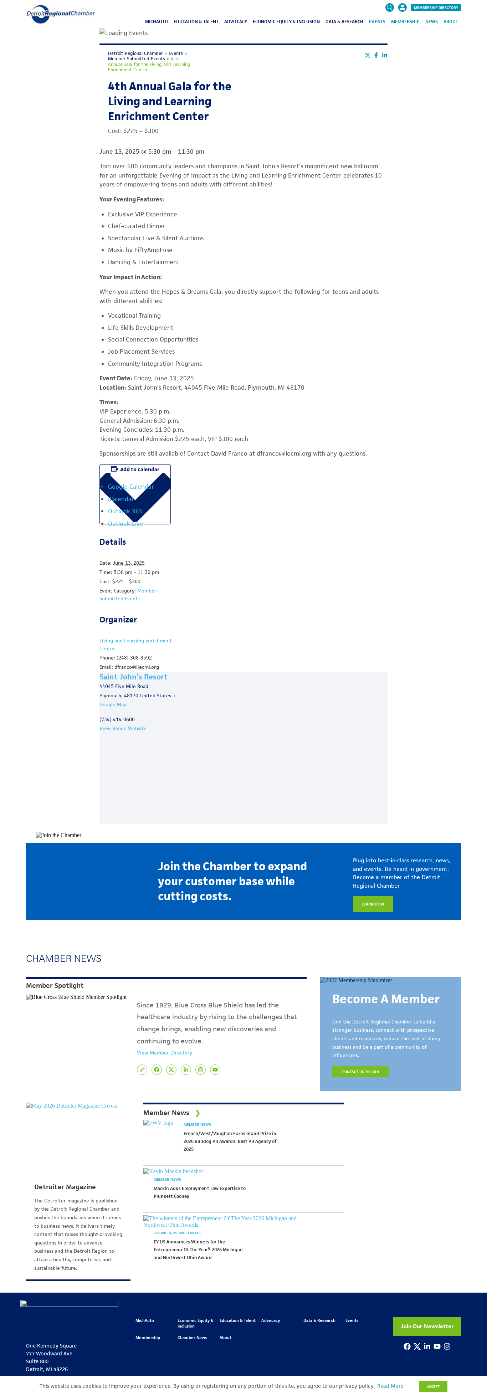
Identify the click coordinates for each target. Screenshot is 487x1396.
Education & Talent (196, 22)
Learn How (373, 904)
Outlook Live (125, 524)
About (451, 22)
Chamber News (192, 1337)
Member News (197, 1124)
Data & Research (344, 22)
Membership (405, 22)
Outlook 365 (125, 511)
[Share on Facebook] (376, 55)
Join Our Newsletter (427, 1326)
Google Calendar (131, 487)
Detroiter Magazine (65, 1187)
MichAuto (156, 22)
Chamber (163, 1232)
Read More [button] (390, 1386)
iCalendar (121, 499)
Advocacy (235, 22)
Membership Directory (436, 7)
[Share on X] (367, 55)
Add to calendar (139, 469)
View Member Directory (164, 1052)
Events (377, 22)
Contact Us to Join (360, 1071)
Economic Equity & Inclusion (286, 22)
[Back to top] (469, 1306)
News (431, 22)
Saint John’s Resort (133, 677)
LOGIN (402, 29)
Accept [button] (433, 1386)
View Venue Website (123, 728)
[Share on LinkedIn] (385, 55)
